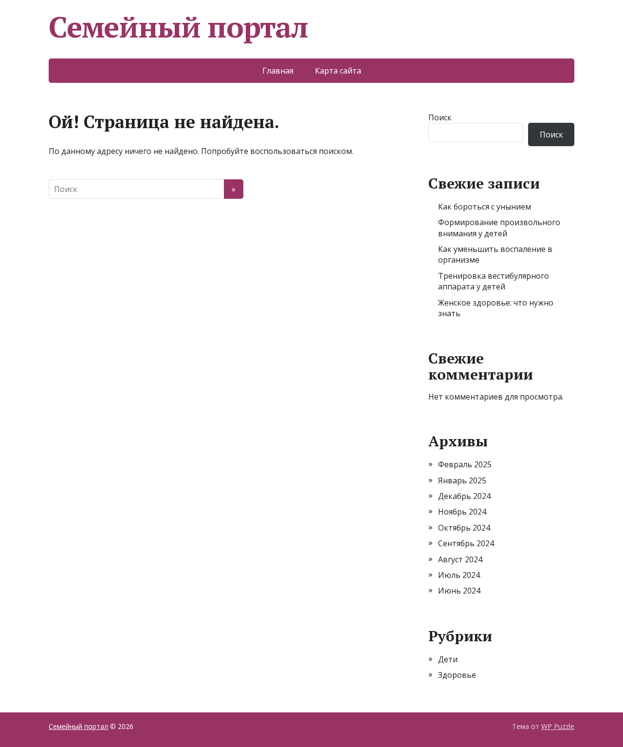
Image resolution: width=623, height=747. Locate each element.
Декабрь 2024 (464, 496)
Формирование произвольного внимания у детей (499, 227)
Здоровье (457, 675)
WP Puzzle (557, 726)
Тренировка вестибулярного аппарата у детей (493, 281)
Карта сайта (338, 70)
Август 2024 (460, 559)
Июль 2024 (459, 575)
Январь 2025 (462, 480)
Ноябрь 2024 (462, 511)
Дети (448, 659)
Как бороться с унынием (484, 206)
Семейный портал (178, 27)
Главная (277, 70)
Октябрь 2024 (464, 527)
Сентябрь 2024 (466, 543)
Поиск (440, 117)
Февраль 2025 (465, 464)
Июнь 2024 (459, 590)
